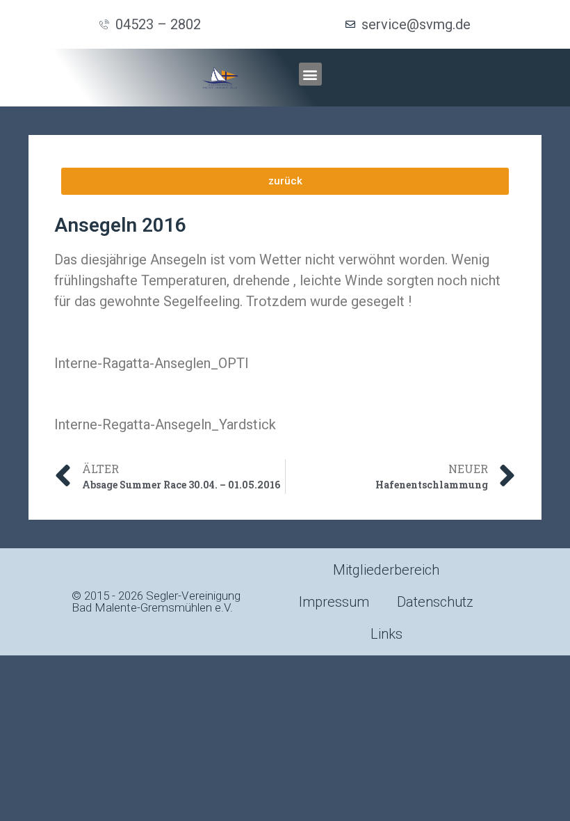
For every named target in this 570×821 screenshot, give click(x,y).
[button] (310, 74)
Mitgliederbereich (386, 569)
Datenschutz (435, 601)
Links (386, 633)
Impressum (334, 601)
